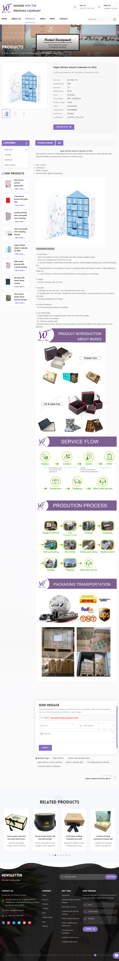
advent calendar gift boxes (79, 758)
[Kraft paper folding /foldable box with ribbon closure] (49, 821)
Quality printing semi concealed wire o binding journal (20, 216)
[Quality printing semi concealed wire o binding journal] (8, 216)
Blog (43, 922)
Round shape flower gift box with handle (20, 837)
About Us (16, 19)
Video (42, 19)
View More (19, 189)
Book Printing (10, 165)
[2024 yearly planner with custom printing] (8, 265)
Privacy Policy (87, 955)
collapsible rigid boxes (69, 942)
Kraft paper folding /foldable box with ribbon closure (49, 837)
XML (77, 955)
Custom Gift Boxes (26, 53)
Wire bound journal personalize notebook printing (18, 183)
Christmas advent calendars (49, 766)
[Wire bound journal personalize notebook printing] (8, 184)
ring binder (65, 895)
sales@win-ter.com (110, 8)
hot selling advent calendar (98, 762)
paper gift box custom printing (50, 762)
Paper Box (14, 53)
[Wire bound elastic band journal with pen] (8, 298)
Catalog (8, 154)
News (52, 19)
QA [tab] (59, 143)
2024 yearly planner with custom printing (20, 264)
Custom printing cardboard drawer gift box (78, 837)
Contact (63, 19)
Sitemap (45, 926)
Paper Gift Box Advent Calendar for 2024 (21, 248)
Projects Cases (47, 917)
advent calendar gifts (74, 762)
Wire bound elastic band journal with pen (20, 297)
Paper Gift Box (58, 758)
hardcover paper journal (70, 937)
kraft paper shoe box (69, 907)
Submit (89, 929)
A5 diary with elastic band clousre (19, 281)
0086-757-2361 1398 (87, 8)
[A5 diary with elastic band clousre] (8, 282)
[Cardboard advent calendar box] (107, 821)
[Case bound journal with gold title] (8, 200)
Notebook (8, 160)
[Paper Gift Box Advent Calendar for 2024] (8, 249)
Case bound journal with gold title (21, 199)
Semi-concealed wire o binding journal (20, 232)
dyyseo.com (70, 955)
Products (30, 19)
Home (4, 19)
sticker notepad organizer (70, 918)
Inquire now (62, 127)
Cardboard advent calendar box (107, 837)
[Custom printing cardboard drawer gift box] (78, 821)
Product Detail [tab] (45, 143)
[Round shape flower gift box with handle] (20, 821)
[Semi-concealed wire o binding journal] (8, 233)
